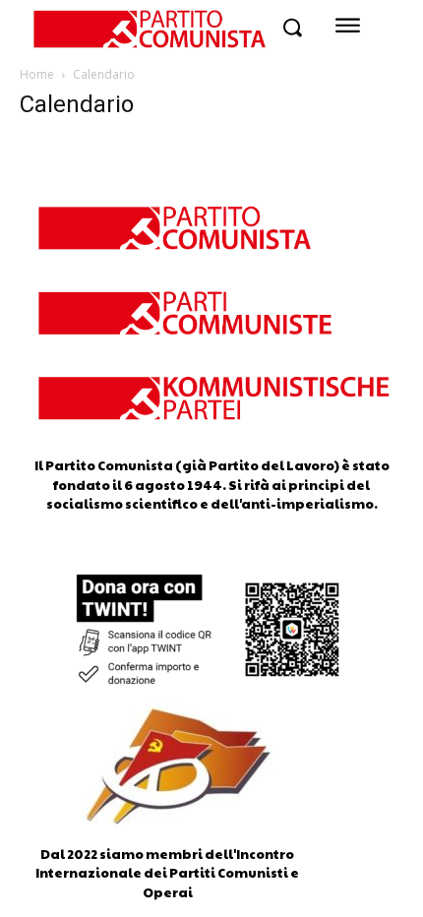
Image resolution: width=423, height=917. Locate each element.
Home (37, 74)
